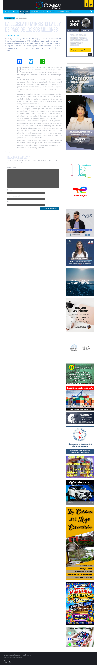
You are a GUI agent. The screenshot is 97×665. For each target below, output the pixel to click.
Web (9, 202)
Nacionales (14, 12)
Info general (24, 12)
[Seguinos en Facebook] (86, 3)
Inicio (7, 12)
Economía (60, 12)
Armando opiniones (75, 22)
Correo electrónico (15, 196)
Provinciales (35, 12)
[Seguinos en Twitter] (91, 3)
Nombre (11, 190)
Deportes (69, 12)
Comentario (12, 168)
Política (52, 12)
